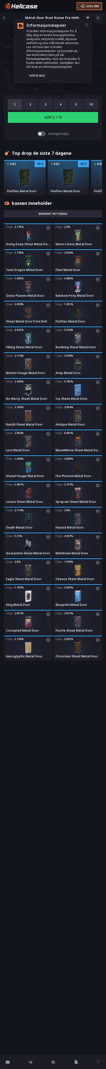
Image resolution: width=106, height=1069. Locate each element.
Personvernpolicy (38, 59)
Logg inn (92, 6)
